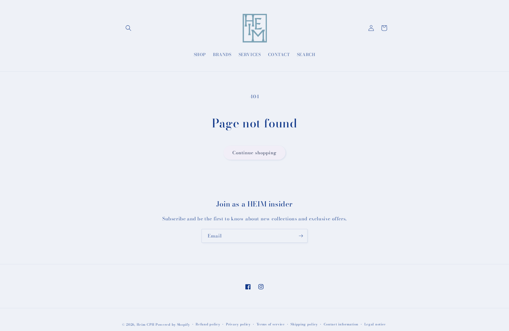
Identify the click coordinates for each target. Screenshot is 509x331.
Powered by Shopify (173, 324)
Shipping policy (304, 324)
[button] (128, 28)
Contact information (341, 324)
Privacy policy (238, 324)
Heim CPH (146, 324)
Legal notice (375, 324)
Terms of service (271, 324)
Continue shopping (254, 152)
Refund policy (208, 324)
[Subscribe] (300, 236)
